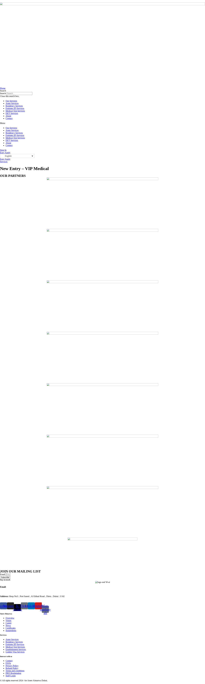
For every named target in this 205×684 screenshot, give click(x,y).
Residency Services (14, 106)
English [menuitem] (8, 156)
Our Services (11, 101)
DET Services (12, 113)
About (8, 116)
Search (3, 93)
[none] (17, 156)
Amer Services (12, 103)
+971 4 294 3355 (14, 591)
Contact (9, 118)
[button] (102, 91)
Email (3, 574)
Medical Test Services (15, 111)
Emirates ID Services (15, 108)
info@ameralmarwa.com (17, 587)
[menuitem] (17, 156)
